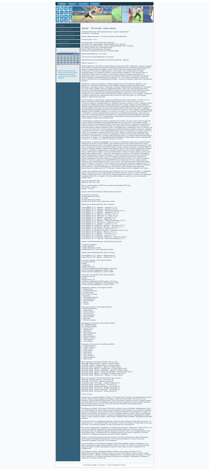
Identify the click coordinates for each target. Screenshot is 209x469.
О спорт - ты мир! (65, 29)
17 (58, 60)
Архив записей (64, 41)
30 (77, 62)
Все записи (83, 4)
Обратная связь (64, 45)
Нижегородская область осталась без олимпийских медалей (67, 76)
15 (74, 58)
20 (68, 60)
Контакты (95, 4)
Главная (62, 4)
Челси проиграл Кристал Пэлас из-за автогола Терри (67, 71)
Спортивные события (66, 33)
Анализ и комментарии (67, 37)
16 (77, 58)
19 (64, 60)
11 (61, 58)
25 (61, 62)
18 (61, 60)
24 (58, 62)
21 (71, 60)
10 (58, 58)
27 (68, 62)
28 (71, 62)
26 (64, 62)
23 (77, 60)
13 (68, 58)
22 (74, 60)
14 (71, 58)
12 (64, 58)
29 (74, 62)
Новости (72, 4)
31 (58, 64)
